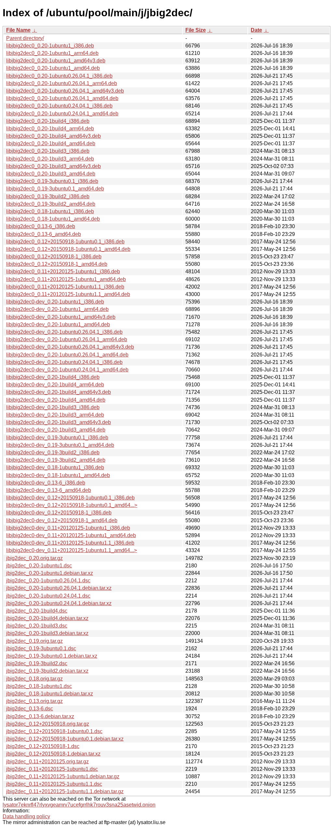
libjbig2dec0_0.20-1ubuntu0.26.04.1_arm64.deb (61, 83)
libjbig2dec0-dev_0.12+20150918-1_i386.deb (59, 512)
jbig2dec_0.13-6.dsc (29, 708)
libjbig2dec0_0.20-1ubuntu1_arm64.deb (52, 53)
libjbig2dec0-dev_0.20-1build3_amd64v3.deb (58, 422)
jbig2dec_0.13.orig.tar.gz (34, 701)
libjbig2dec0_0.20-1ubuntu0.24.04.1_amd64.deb (62, 113)
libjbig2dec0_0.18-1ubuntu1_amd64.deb (53, 219)
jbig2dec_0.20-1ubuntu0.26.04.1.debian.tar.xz (59, 588)
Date (256, 30)
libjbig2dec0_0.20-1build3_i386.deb (47, 151)
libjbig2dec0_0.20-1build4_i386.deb (47, 121)
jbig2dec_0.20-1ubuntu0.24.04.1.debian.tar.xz (59, 603)
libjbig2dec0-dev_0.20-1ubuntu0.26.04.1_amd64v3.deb (70, 347)
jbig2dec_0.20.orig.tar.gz (34, 558)
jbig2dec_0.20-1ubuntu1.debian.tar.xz (49, 573)
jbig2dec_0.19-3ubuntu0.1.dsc (41, 648)
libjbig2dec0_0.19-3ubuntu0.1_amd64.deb (55, 188)
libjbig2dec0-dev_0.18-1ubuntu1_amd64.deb (58, 475)
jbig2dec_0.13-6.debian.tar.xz (40, 716)
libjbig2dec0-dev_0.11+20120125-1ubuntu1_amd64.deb (71, 535)
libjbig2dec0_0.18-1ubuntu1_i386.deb (50, 211)
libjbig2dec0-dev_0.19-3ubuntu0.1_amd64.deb (60, 445)
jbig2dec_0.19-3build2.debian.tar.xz (47, 671)
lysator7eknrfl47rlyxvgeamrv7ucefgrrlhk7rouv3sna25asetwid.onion (79, 805)
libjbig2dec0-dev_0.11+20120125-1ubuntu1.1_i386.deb (70, 543)
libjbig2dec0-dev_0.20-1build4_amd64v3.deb (58, 392)
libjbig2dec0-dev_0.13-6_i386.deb (45, 482)
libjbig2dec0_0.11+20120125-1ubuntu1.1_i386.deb (65, 287)
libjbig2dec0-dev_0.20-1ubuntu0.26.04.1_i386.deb (64, 332)
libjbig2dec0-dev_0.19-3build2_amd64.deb (55, 460)
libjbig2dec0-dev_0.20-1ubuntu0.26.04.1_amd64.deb (67, 354)
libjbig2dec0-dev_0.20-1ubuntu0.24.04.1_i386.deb (64, 362)
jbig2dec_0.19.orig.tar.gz (34, 641)
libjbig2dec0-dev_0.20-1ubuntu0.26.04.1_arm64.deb (66, 339)
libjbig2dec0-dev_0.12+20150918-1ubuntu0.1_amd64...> (71, 505)
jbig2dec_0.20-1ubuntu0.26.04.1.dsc (48, 580)
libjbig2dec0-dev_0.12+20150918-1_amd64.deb (61, 520)
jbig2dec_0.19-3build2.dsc (36, 663)
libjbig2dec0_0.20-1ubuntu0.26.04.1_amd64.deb (62, 98)
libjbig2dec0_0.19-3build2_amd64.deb (50, 204)
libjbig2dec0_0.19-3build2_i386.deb (47, 196)
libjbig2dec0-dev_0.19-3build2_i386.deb (53, 452)
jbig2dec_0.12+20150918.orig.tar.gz (47, 724)
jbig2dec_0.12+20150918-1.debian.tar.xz (53, 754)
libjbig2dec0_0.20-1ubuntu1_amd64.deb (53, 68)
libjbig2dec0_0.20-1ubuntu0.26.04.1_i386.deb (59, 76)
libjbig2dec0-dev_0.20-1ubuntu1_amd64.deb (58, 324)
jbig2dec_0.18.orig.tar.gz (34, 678)
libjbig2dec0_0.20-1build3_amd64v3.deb (53, 166)
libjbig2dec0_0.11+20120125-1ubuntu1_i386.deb (63, 271)
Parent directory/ (25, 38)
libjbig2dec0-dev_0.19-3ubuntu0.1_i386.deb (57, 437)
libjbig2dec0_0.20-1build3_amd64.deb (50, 173)
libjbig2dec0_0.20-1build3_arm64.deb (50, 159)
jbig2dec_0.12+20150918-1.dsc (42, 746)
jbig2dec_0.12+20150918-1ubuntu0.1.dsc (54, 731)
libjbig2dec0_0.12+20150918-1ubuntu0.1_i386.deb (65, 241)
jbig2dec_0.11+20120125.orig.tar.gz (47, 761)
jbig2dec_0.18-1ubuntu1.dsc (39, 686)
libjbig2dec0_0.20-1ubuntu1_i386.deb (50, 45)
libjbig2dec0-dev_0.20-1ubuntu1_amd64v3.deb (60, 317)
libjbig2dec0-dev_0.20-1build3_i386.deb (53, 407)
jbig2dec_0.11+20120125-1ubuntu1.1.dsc (54, 784)
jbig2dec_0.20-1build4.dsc (36, 611)
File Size (195, 30)
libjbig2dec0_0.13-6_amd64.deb (43, 234)
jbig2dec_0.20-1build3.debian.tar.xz (47, 633)
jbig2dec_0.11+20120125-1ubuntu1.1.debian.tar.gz (65, 791)
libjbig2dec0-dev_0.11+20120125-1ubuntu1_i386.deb (68, 528)
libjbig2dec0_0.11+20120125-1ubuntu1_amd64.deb (66, 279)
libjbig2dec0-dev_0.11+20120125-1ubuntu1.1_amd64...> (71, 550)
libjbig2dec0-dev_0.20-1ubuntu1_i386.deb (55, 301)
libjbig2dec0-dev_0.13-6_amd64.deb (48, 490)
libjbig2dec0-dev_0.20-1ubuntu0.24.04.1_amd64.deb (67, 369)
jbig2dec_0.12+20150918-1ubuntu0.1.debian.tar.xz (65, 739)
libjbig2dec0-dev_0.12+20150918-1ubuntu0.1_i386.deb (70, 497)
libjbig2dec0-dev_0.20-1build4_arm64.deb (55, 384)
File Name (18, 30)
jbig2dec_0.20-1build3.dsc (36, 625)
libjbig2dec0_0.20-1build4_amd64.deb (50, 143)
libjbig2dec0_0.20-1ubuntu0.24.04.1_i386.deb (59, 106)
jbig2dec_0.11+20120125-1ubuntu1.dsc (52, 769)
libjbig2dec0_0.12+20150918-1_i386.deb (53, 256)
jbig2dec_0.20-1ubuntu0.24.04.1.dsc (48, 596)
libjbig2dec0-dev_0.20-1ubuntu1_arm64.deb (57, 309)
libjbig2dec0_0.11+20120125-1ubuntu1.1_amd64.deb (68, 294)
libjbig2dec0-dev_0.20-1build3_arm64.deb (55, 415)
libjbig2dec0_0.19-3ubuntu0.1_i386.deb (52, 181)
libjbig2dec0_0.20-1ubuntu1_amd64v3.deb (55, 60)
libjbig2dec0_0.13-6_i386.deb (40, 226)
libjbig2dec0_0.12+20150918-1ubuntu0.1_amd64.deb (68, 249)
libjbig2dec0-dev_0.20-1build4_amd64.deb (55, 400)
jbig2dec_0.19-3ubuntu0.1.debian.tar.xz (51, 656)
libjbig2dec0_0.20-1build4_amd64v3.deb (53, 136)
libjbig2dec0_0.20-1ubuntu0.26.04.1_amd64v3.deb (65, 91)
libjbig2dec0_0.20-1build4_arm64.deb (50, 128)
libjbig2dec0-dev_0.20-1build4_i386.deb (53, 377)
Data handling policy (26, 816)
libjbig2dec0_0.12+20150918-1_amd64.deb (56, 264)
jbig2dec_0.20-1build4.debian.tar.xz (47, 618)
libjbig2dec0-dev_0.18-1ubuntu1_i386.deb (55, 467)
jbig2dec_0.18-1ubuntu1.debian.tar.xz (49, 693)
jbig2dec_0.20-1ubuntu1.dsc (39, 565)
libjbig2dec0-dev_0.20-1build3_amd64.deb (55, 430)
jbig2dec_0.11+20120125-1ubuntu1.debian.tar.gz (62, 776)
